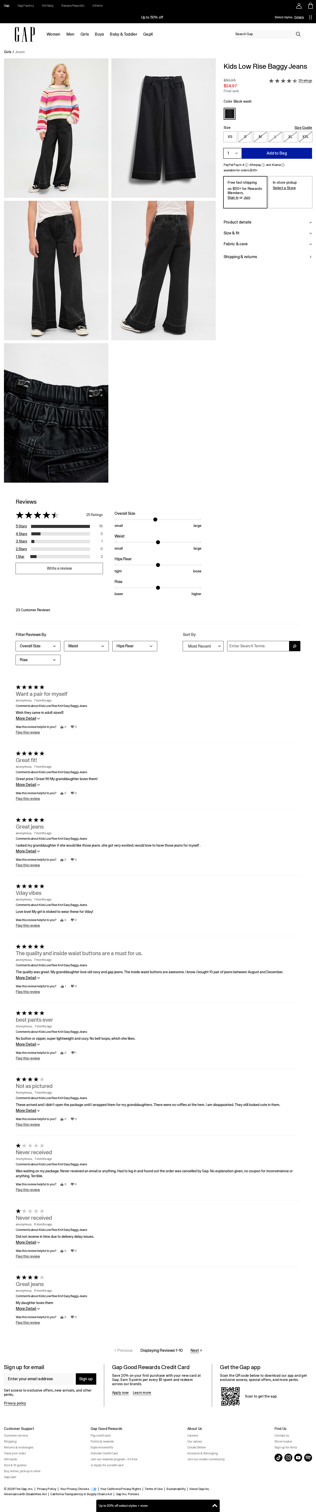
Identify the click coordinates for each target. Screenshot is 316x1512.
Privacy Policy (46, 1489)
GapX (148, 34)
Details (299, 17)
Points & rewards (102, 1441)
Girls (84, 34)
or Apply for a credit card (107, 1465)
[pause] (310, 17)
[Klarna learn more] (282, 165)
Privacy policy (15, 1403)
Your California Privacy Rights (120, 1489)
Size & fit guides (15, 1465)
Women (53, 34)
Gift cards (10, 1459)
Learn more (142, 1393)
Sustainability (175, 1489)
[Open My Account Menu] (299, 5)
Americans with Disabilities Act (25, 1494)
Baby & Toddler (123, 34)
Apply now (120, 1393)
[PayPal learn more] (246, 165)
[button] (110, 272)
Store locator (283, 1441)
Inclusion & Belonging (202, 1453)
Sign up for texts (286, 1447)
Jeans (20, 52)
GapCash (10, 1477)
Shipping (10, 1441)
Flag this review (28, 732)
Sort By (189, 634)
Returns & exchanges (19, 1447)
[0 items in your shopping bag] (310, 5)
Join (247, 198)
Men (70, 34)
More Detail (26, 718)
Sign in (233, 198)
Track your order (15, 1453)
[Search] (298, 34)
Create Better (196, 1447)
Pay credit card (101, 1435)
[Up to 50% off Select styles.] (152, 17)
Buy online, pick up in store (22, 1471)
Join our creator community (206, 1459)
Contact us (282, 1435)
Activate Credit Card (104, 1453)
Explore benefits (102, 1447)
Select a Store (284, 188)
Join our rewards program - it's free (114, 1459)
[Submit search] (294, 646)
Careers (192, 1435)
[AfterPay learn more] (263, 165)
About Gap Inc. (199, 1489)
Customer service (16, 1435)
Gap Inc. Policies (127, 1494)
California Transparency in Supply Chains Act (81, 1494)
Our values (194, 1441)
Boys (99, 34)
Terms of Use (154, 1489)
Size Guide (303, 128)
